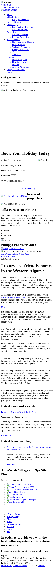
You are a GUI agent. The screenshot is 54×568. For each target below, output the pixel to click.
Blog (9, 531)
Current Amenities (20, 34)
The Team (16, 54)
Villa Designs (12, 24)
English (13, 10)
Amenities (11, 32)
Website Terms (13, 514)
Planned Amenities (20, 37)
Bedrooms (5, 175)
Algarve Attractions (20, 67)
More (3, 307)
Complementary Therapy (23, 42)
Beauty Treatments (20, 49)
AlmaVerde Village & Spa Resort (15, 254)
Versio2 (41, 565)
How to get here (19, 62)
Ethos (9, 521)
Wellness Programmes (21, 47)
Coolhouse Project (20, 29)
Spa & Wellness (13, 39)
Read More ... (13, 464)
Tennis (15, 52)
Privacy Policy (13, 516)
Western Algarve (19, 59)
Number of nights (8, 165)
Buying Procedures (20, 19)
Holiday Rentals (14, 22)
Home (9, 14)
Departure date (7, 170)
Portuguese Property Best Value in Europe (19, 412)
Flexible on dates (14, 181)
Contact (10, 72)
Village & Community (16, 69)
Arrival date (6, 160)
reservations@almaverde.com (14, 565)
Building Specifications (22, 27)
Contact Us (6, 5)
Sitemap (10, 526)
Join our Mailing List (10, 7)
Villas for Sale (13, 17)
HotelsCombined (8, 256)
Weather (15, 64)
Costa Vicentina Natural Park (14, 297)
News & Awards (14, 524)
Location (10, 57)
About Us (11, 519)
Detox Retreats (18, 44)
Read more (6, 435)
